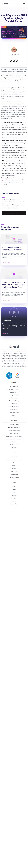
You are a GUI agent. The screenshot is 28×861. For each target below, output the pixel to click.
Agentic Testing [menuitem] (14, 386)
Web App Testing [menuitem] (14, 398)
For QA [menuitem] (14, 442)
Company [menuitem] (14, 482)
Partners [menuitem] (14, 498)
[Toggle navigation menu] (24, 3)
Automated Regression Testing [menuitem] (14, 436)
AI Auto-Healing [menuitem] (14, 409)
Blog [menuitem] (14, 463)
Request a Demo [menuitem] (14, 504)
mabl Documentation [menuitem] (14, 477)
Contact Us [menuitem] (14, 501)
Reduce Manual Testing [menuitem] (14, 427)
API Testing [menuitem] (14, 403)
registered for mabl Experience (9, 180)
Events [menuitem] (14, 468)
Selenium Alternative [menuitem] (14, 433)
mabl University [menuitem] (14, 474)
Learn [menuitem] (14, 452)
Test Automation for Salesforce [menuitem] (14, 439)
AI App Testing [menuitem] (14, 395)
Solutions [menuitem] (14, 420)
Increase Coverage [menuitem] (14, 424)
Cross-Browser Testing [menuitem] (14, 412)
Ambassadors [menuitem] (14, 457)
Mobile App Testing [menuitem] (14, 401)
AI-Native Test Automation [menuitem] (14, 389)
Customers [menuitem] (14, 471)
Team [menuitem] (14, 486)
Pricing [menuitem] (14, 415)
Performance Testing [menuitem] (14, 406)
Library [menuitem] (14, 465)
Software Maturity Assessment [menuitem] (14, 460)
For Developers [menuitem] (14, 445)
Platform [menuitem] (14, 382)
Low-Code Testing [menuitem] (14, 392)
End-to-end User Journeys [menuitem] (14, 430)
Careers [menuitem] (14, 489)
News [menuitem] (14, 492)
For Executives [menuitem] (14, 447)
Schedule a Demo (14, 213)
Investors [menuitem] (14, 495)
